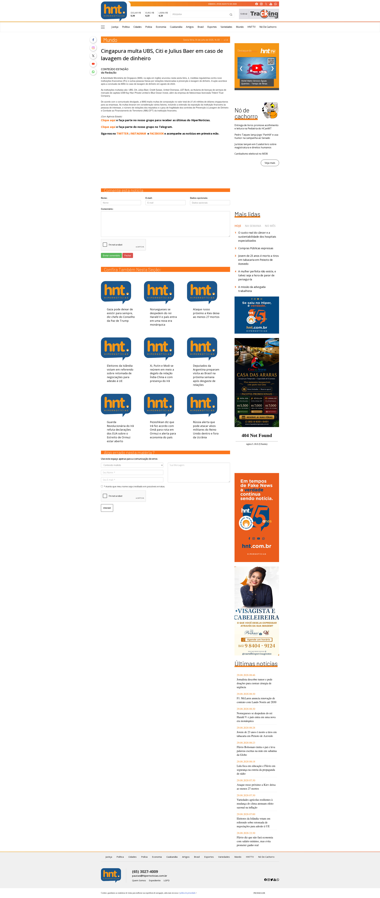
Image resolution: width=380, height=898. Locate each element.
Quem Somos (139, 880)
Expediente (155, 880)
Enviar (107, 508)
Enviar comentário (111, 255)
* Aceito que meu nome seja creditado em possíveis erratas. (134, 486)
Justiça (114, 26)
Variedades (226, 26)
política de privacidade (187, 893)
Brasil (201, 26)
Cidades (137, 26)
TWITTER (122, 133)
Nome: (104, 197)
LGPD (167, 880)
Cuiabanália (176, 26)
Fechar (127, 255)
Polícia (148, 26)
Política (126, 26)
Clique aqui (108, 120)
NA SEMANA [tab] (253, 226)
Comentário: (107, 208)
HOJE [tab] (238, 226)
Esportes (212, 26)
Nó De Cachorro (268, 26)
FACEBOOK (157, 133)
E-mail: (148, 197)
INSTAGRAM (138, 133)
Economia (161, 26)
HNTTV (251, 26)
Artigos (190, 26)
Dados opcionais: (199, 197)
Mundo (240, 26)
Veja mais (270, 162)
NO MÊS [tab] (270, 226)
